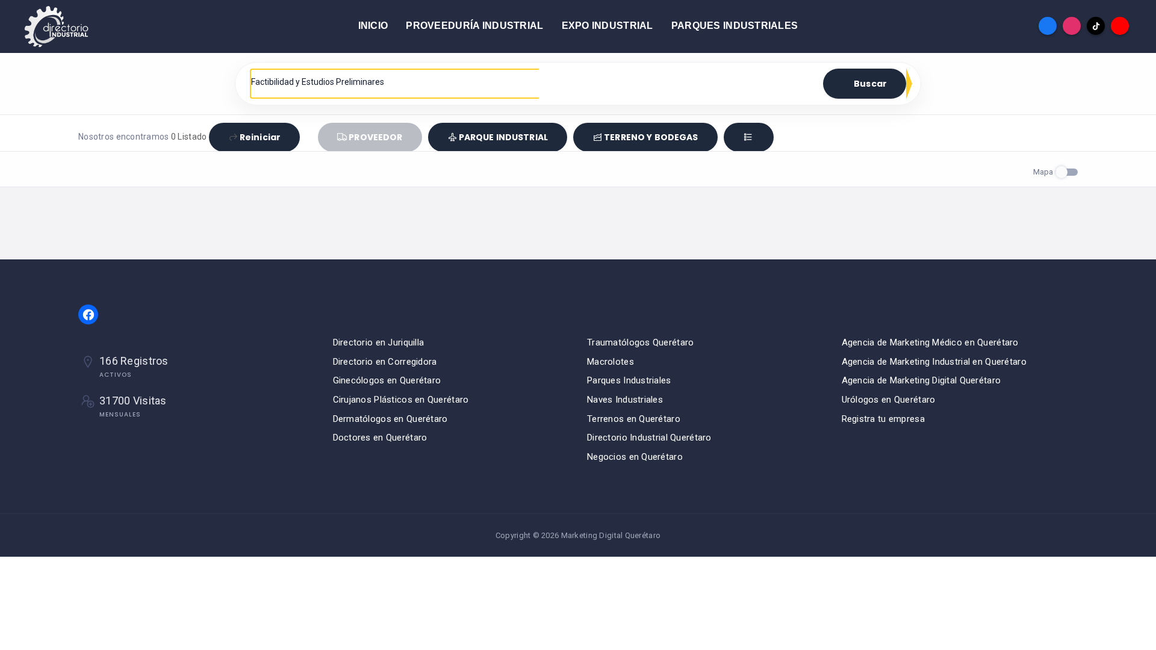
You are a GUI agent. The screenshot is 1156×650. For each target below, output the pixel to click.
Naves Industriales (625, 399)
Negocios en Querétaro (635, 456)
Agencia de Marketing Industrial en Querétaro (934, 361)
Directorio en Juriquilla (378, 342)
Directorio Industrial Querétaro (649, 437)
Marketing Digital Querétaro (611, 535)
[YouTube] (1120, 26)
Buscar (870, 84)
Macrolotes (610, 361)
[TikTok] (1096, 26)
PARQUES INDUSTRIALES (734, 25)
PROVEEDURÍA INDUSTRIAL (474, 25)
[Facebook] (1048, 26)
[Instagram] (1072, 26)
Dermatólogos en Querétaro (390, 418)
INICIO (373, 25)
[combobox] (395, 82)
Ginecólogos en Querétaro (387, 380)
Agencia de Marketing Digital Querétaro (921, 380)
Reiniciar (260, 137)
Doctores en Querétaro (380, 437)
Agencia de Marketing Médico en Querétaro (930, 342)
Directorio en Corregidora (385, 361)
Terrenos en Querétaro (633, 418)
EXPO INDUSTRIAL (607, 25)
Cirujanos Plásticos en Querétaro (401, 399)
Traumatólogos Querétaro (640, 342)
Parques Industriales (629, 380)
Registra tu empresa (883, 418)
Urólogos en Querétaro (889, 399)
